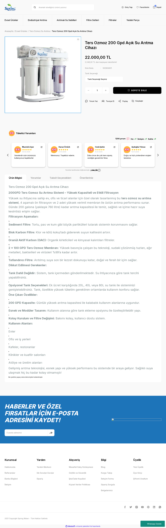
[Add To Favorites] (78, 39)
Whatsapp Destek (154, 524)
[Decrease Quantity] (88, 90)
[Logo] (10, 7)
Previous (8, 155)
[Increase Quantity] (105, 90)
